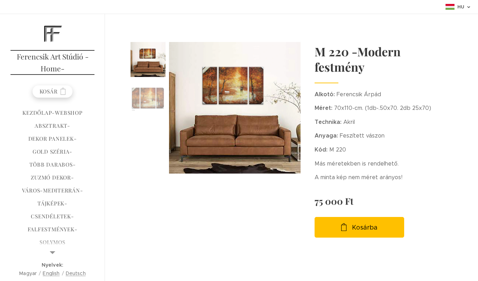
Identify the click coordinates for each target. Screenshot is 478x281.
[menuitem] (52, 113)
